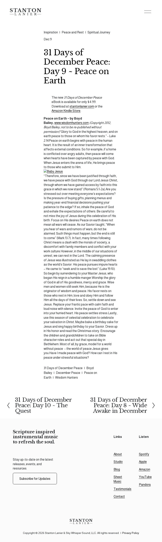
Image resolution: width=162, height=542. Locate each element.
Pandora (145, 484)
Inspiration (51, 32)
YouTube (145, 477)
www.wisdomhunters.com (71, 122)
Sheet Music (118, 479)
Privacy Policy (130, 532)
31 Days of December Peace (63, 368)
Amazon (144, 469)
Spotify (144, 454)
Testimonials (122, 489)
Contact (119, 496)
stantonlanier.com (82, 106)
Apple (143, 461)
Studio (118, 461)
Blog (117, 469)
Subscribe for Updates (34, 478)
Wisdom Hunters (66, 377)
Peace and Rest (73, 32)
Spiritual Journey (99, 32)
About (118, 454)
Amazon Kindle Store (66, 110)
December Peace (68, 372)
